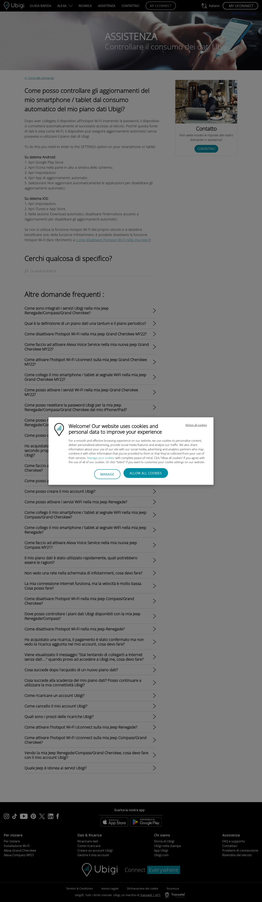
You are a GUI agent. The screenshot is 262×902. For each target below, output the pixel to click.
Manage (107, 474)
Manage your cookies (101, 458)
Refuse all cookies (196, 425)
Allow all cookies (146, 473)
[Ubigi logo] (59, 429)
